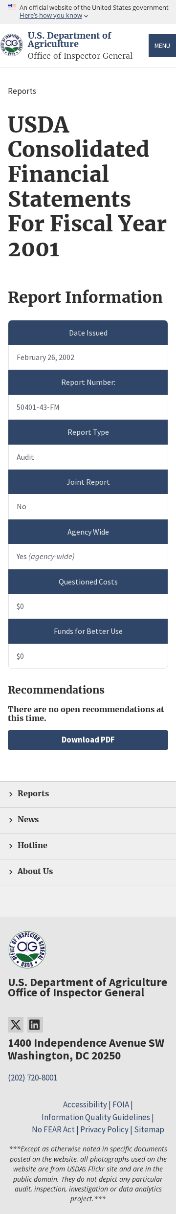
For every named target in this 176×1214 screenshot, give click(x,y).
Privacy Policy (104, 1129)
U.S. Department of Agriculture (69, 40)
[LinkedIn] (35, 1025)
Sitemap (149, 1129)
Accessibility (85, 1104)
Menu (162, 45)
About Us (35, 871)
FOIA (120, 1104)
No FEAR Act (53, 1129)
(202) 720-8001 (32, 1077)
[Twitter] (15, 1025)
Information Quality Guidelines (96, 1117)
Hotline (32, 845)
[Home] (11, 51)
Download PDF (88, 739)
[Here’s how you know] (88, 12)
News (28, 819)
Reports (33, 793)
